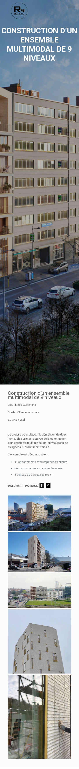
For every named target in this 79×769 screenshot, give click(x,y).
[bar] (39, 530)
